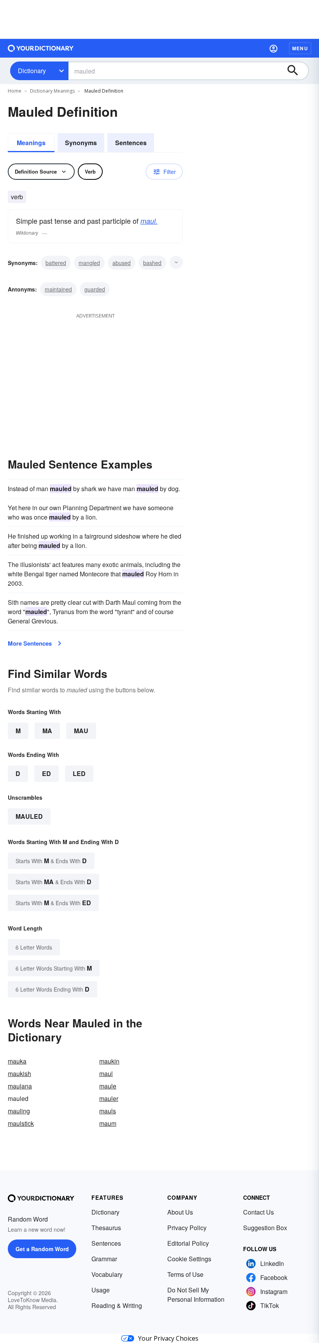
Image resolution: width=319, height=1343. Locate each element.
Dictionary (32, 70)
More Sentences (30, 643)
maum (107, 1123)
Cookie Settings (189, 1258)
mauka (17, 1061)
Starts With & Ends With (51, 860)
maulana (20, 1085)
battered (56, 263)
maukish (19, 1073)
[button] (273, 48)
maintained (58, 289)
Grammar (104, 1258)
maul (106, 1073)
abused (121, 263)
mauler (108, 1098)
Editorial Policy (188, 1243)
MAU (81, 730)
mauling (19, 1110)
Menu (300, 48)
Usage (100, 1289)
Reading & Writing (116, 1305)
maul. (149, 221)
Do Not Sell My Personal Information (195, 1294)
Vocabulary (107, 1274)
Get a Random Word (42, 1249)
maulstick (21, 1123)
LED (79, 773)
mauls (107, 1110)
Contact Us (258, 1212)
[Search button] (296, 70)
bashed (152, 263)
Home (14, 91)
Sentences (131, 142)
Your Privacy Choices (168, 1338)
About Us (180, 1212)
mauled (29, 816)
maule (107, 1085)
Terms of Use (185, 1274)
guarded (94, 289)
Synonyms (81, 142)
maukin (109, 1061)
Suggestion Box (265, 1227)
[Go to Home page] (41, 48)
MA (47, 730)
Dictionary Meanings (52, 91)
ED (46, 773)
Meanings (31, 142)
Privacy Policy (187, 1227)
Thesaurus (106, 1227)
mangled (89, 263)
